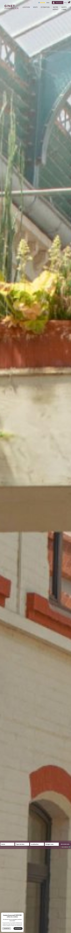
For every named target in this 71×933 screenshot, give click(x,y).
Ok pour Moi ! (18, 928)
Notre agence (55, 8)
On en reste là (17, 914)
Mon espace (59, 2)
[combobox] (7, 844)
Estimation (45, 7)
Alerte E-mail (64, 8)
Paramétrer (7, 928)
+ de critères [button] (65, 847)
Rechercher (65, 844)
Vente (35, 7)
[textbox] (22, 844)
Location (26, 7)
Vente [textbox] (3, 844)
